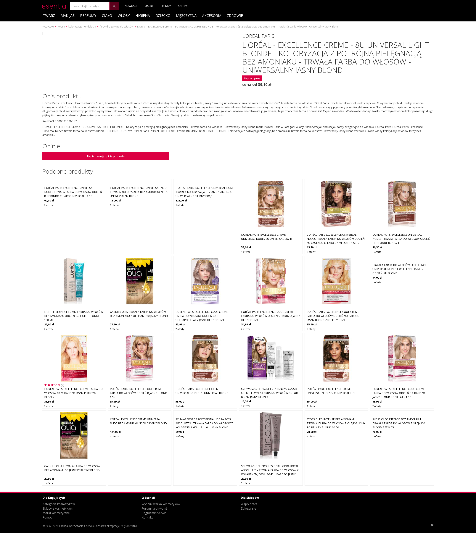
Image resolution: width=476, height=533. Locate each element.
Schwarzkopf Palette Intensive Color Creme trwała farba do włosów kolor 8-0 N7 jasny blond (269, 392)
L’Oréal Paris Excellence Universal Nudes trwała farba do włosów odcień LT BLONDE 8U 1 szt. (401, 238)
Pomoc (47, 517)
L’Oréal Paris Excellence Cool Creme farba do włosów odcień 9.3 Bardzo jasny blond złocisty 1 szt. (333, 316)
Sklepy (182, 6)
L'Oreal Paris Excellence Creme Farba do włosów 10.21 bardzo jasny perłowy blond (73, 393)
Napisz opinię (252, 78)
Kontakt (147, 517)
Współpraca (249, 504)
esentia (54, 5)
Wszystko (48, 26)
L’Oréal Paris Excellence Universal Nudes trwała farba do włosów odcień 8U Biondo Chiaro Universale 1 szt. (73, 192)
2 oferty (48, 205)
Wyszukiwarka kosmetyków (161, 504)
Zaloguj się (248, 508)
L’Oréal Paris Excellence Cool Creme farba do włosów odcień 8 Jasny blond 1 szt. (138, 393)
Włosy (124, 15)
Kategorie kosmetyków (59, 504)
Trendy (165, 6)
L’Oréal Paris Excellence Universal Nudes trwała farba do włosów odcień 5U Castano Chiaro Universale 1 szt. (336, 238)
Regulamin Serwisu (155, 513)
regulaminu (128, 526)
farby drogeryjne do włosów (116, 26)
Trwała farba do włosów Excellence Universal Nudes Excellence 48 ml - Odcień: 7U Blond (399, 269)
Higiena (142, 15)
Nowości (131, 6)
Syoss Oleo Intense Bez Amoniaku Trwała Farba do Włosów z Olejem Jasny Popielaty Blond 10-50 (336, 423)
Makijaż (68, 15)
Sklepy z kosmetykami (58, 508)
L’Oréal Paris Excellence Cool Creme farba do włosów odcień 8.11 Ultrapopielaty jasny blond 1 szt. (202, 316)
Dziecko (163, 15)
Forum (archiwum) (154, 508)
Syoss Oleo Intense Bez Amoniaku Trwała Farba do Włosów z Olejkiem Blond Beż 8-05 (398, 423)
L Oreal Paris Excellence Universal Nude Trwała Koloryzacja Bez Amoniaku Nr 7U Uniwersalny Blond (139, 192)
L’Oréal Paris (258, 36)
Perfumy (88, 15)
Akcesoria (211, 15)
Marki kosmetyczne (56, 513)
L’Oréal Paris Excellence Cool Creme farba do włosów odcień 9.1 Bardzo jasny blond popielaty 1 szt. (398, 393)
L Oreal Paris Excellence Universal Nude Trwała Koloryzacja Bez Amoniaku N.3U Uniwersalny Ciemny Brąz (205, 192)
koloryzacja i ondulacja (82, 26)
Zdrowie (235, 15)
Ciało (107, 15)
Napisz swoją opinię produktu (106, 156)
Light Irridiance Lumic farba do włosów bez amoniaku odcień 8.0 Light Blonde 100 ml (73, 316)
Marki (148, 6)
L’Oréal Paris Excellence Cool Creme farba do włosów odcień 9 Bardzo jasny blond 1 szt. (270, 316)
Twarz (49, 15)
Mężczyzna (186, 15)
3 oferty (245, 406)
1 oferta (114, 205)
